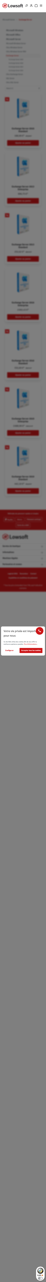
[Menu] (41, 5)
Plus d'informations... (31, 644)
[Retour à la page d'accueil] (13, 5)
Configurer (9, 650)
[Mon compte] (31, 5)
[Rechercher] (26, 5)
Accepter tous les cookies (31, 650)
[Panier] (36, 5)
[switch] (40, 1278)
